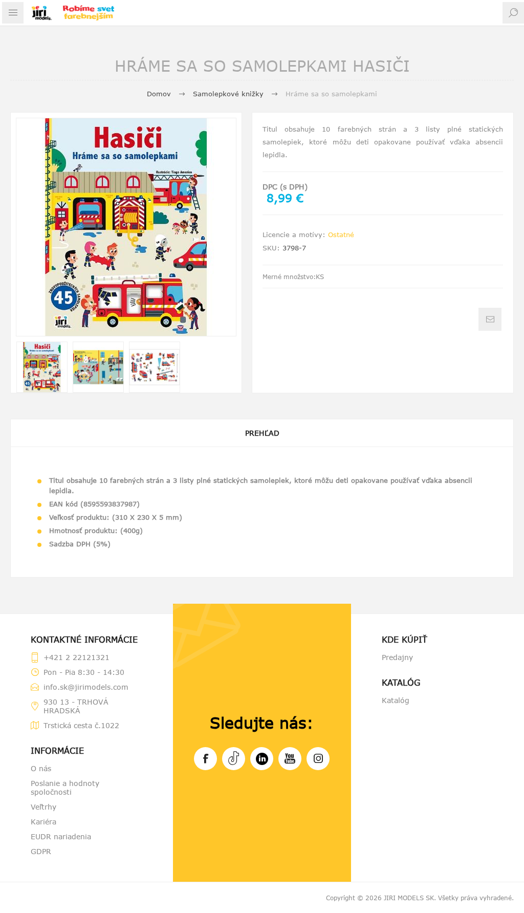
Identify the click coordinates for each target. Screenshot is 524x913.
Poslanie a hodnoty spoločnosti (65, 787)
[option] (42, 367)
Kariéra (43, 821)
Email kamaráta (489, 319)
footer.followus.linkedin (261, 758)
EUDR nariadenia (61, 836)
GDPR (41, 851)
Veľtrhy (43, 806)
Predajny (397, 657)
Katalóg (395, 700)
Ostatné (341, 234)
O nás (41, 768)
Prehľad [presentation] (262, 433)
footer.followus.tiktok (233, 758)
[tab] (262, 433)
